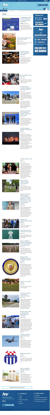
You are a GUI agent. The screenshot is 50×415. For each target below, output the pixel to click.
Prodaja (25, 0)
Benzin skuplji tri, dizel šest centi (25, 75)
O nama (20, 396)
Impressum (21, 403)
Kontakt (20, 0)
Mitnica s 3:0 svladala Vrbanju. (25, 282)
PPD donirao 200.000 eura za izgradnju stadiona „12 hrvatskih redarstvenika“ (25, 113)
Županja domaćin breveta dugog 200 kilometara (38, 10)
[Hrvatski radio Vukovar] (5, 4)
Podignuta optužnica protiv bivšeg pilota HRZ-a (25, 336)
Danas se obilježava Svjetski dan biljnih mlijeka (25, 370)
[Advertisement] (17, 69)
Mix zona (21, 317)
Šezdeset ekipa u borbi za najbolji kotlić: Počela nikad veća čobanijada (25, 313)
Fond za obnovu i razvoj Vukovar (40, 399)
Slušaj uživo (43, 5)
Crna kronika (21, 23)
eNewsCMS (26, 409)
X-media (30, 409)
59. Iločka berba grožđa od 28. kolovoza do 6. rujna (21, 10)
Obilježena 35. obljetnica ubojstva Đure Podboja (26, 221)
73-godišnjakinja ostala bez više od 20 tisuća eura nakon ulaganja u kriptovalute (25, 19)
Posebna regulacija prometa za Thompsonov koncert (26, 130)
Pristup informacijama (23, 399)
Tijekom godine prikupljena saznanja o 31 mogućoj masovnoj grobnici (25, 259)
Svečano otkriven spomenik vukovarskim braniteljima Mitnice (25, 88)
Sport (21, 233)
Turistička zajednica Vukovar (40, 401)
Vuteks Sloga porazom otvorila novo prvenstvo (26, 231)
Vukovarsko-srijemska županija (40, 397)
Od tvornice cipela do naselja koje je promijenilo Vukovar (25, 294)
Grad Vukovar (37, 395)
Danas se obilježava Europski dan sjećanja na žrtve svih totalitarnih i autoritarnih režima (26, 243)
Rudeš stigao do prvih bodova (25, 354)
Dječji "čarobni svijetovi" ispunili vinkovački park (24, 182)
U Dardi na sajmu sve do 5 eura (26, 159)
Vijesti (21, 132)
